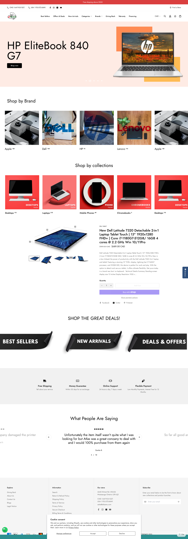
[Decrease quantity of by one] (101, 285)
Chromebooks (124, 213)
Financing (132, 16)
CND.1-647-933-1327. (105, 499)
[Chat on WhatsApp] (5, 529)
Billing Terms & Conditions (61, 513)
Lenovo (122, 149)
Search (54, 492)
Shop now (14, 65)
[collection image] (22, 128)
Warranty (122, 16)
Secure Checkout (58, 509)
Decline (122, 533)
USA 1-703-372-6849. (105, 501)
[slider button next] (139, 437)
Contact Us (11, 499)
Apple (10, 149)
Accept (93, 533)
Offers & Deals (59, 16)
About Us (10, 496)
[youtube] (61, 7)
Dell (46, 149)
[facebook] (50, 7)
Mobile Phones (88, 213)
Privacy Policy (74, 527)
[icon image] (93, 342)
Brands (98, 16)
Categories (86, 16)
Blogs (9, 503)
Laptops (47, 213)
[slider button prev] (48, 437)
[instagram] (53, 7)
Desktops (11, 213)
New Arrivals (73, 16)
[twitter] (57, 8)
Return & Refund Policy (60, 496)
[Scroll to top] (183, 527)
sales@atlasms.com (104, 504)
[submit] (178, 501)
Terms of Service (58, 503)
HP (82, 149)
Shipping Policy (58, 499)
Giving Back (110, 16)
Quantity (102, 280)
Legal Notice (11, 506)
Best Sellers (45, 16)
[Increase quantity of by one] (111, 285)
